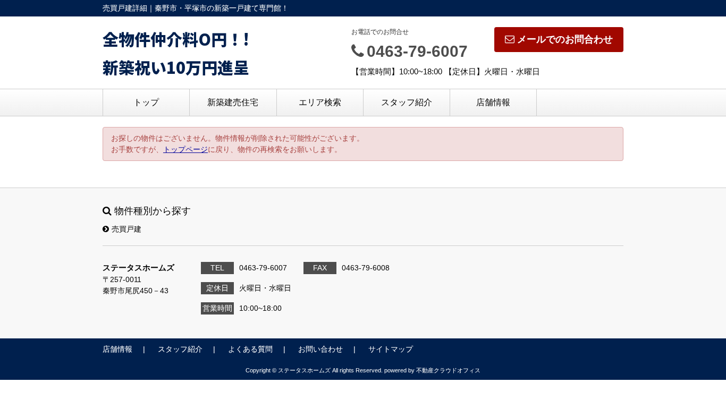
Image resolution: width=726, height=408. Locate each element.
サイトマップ (390, 349)
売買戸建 (126, 229)
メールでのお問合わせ (565, 39)
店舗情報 (493, 102)
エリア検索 (320, 102)
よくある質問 (250, 349)
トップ (146, 102)
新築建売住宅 (232, 102)
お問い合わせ (320, 349)
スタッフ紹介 (406, 102)
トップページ (185, 149)
